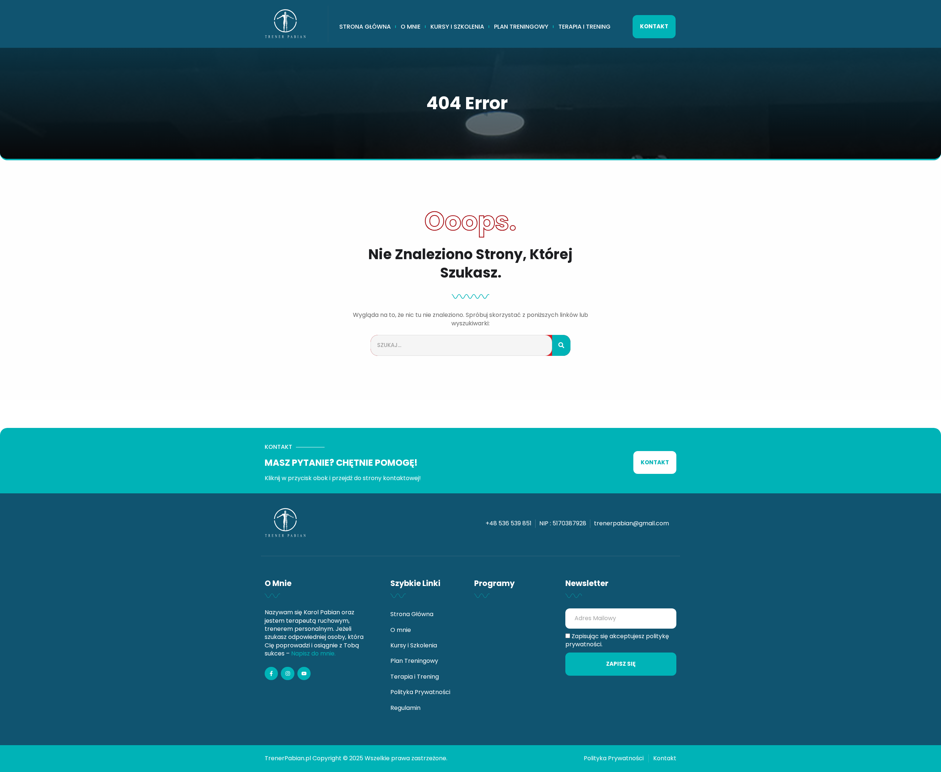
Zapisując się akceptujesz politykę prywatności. (617, 640)
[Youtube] (304, 673)
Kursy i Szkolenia (457, 27)
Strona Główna (365, 27)
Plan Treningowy (521, 27)
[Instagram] (287, 673)
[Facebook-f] (271, 673)
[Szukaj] (561, 345)
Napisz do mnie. (313, 653)
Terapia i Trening (584, 27)
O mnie (411, 27)
